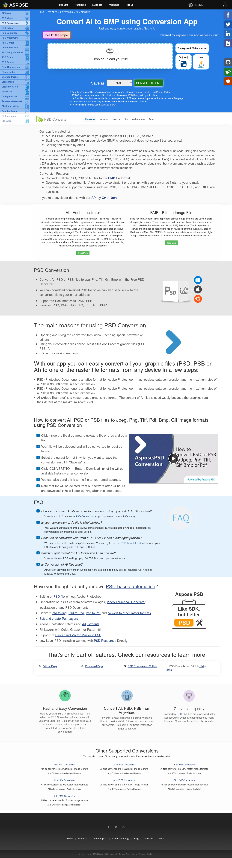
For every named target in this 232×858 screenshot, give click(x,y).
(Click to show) (108, 104)
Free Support (100, 838)
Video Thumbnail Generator (126, 602)
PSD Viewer (8, 18)
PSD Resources (105, 640)
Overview (90, 118)
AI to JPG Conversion (184, 764)
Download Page (94, 666)
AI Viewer (7, 13)
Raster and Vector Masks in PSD (78, 635)
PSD (180, 714)
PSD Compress (10, 32)
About (129, 4)
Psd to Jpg (59, 613)
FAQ (126, 118)
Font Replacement (11, 67)
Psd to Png (76, 613)
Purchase (80, 4)
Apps (151, 118)
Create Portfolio (10, 47)
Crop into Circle (10, 86)
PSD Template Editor (13, 52)
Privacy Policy (163, 92)
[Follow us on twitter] (116, 827)
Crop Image (8, 81)
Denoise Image (10, 111)
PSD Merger (8, 42)
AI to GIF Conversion (184, 780)
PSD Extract (8, 27)
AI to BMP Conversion (64, 796)
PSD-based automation (130, 586)
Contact (150, 854)
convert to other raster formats (129, 613)
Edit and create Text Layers (58, 618)
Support (97, 4)
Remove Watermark (12, 101)
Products (63, 4)
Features (103, 118)
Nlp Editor (7, 120)
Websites (113, 4)
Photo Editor (8, 71)
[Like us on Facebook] (109, 827)
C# (104, 197)
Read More (83, 253)
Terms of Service (142, 92)
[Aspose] (23, 5)
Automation (138, 118)
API (94, 197)
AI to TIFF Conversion (124, 780)
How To (116, 118)
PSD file (59, 596)
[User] (225, 5)
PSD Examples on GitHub (142, 666)
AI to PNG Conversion (124, 764)
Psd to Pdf (93, 613)
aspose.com (184, 35)
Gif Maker (7, 91)
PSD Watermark (10, 37)
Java (91, 98)
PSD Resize (8, 62)
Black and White (10, 106)
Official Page (50, 666)
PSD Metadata (9, 115)
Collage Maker (9, 96)
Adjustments (90, 624)
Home (70, 838)
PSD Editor (7, 57)
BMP (111, 178)
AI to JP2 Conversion (64, 780)
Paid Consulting (120, 838)
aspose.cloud (209, 35)
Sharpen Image (10, 76)
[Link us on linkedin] (123, 827)
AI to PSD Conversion (64, 764)
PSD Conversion (10, 23)
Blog (136, 838)
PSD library (134, 95)
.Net (82, 98)
